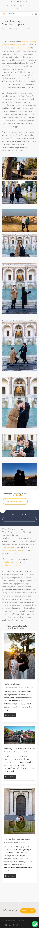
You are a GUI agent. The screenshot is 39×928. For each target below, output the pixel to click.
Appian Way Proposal (13, 684)
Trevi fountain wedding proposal (17, 839)
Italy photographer (10, 562)
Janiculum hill (8, 547)
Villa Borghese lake (28, 687)
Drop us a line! (28, 910)
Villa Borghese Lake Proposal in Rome (19, 748)
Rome (22, 687)
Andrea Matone (9, 29)
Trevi (25, 842)
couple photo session (22, 47)
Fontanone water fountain (13, 550)
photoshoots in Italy (13, 565)
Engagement (17, 687)
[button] (36, 14)
